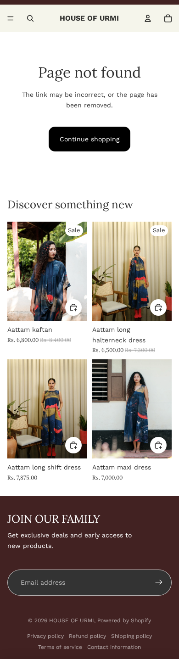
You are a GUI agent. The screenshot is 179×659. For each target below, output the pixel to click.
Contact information (114, 647)
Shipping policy (131, 636)
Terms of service (60, 647)
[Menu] (10, 18)
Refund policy (87, 636)
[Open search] (30, 18)
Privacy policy (45, 636)
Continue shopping (89, 139)
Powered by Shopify (124, 620)
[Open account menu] (148, 18)
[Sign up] (159, 582)
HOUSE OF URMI (71, 620)
